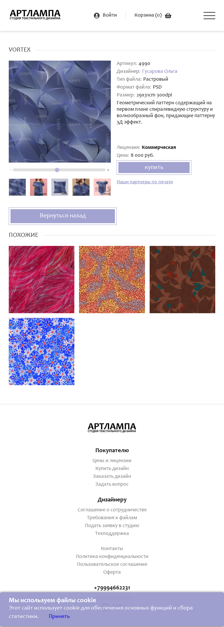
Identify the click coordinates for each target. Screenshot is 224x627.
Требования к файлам (112, 518)
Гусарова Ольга (159, 71)
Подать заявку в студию (112, 526)
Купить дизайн (112, 468)
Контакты (112, 549)
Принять (59, 617)
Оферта (112, 572)
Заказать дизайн (112, 476)
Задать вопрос (112, 484)
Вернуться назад (63, 216)
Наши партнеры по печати (145, 182)
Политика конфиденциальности (112, 556)
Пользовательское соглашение (112, 564)
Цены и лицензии (112, 461)
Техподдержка (112, 533)
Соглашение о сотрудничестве (112, 510)
